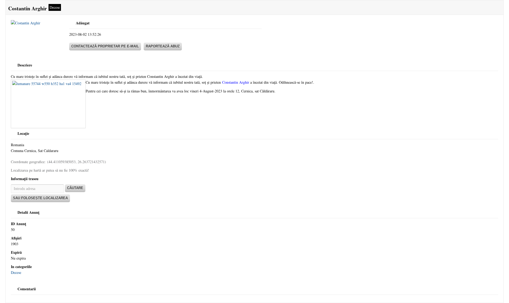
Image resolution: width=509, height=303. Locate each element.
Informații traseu (24, 178)
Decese (16, 272)
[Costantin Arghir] (37, 24)
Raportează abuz (163, 46)
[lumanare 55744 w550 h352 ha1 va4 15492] (48, 103)
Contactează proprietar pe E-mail (105, 46)
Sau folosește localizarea (40, 198)
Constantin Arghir (235, 82)
